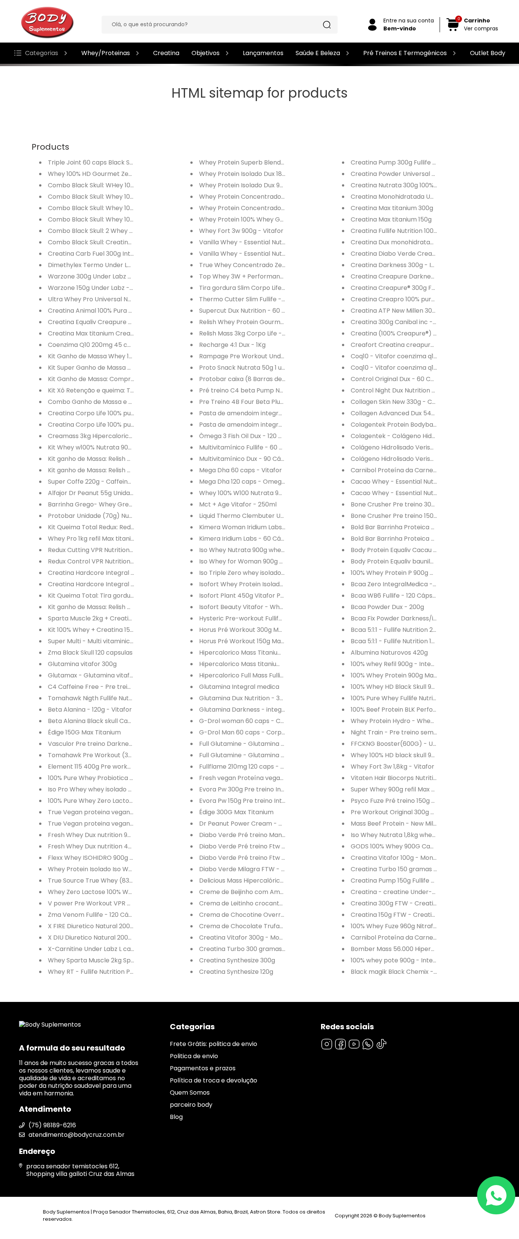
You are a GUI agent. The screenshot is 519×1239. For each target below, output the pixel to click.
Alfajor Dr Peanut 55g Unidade (93, 493)
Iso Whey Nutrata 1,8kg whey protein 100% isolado (424, 835)
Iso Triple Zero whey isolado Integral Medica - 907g (275, 572)
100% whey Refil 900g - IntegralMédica (407, 664)
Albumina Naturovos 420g (389, 652)
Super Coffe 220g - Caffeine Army (98, 481)
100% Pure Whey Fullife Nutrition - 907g (408, 698)
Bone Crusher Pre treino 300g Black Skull (411, 504)
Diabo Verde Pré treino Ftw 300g (247, 846)
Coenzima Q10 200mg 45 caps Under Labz (110, 344)
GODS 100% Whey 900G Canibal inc (403, 846)
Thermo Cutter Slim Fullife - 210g (247, 299)
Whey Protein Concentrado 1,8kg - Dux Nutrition (270, 196)
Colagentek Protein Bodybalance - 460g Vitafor (422, 424)
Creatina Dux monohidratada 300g (402, 242)
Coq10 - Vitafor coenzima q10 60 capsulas (413, 356)
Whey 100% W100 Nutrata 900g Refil (251, 493)
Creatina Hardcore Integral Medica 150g (107, 584)
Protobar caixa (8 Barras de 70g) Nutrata (261, 379)
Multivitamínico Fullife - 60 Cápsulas (252, 447)
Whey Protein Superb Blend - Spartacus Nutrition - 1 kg (280, 162)
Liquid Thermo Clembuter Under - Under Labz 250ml (276, 515)
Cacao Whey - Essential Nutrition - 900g (410, 493)
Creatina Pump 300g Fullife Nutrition (404, 162)
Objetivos (205, 53)
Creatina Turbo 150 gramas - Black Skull (410, 869)
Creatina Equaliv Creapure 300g (95, 322)
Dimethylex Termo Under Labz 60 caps (106, 265)
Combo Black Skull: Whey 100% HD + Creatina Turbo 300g (132, 219)
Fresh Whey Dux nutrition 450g (93, 846)
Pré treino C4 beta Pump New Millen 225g (261, 390)
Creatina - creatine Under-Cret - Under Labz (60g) (427, 892)
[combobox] (214, 24)
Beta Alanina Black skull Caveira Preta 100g (112, 721)
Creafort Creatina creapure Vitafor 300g (412, 344)
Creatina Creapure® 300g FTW (396, 287)
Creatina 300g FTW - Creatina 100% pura (411, 903)
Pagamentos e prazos (203, 1068)
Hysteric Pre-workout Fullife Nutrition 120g (261, 618)
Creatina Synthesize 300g (237, 960)
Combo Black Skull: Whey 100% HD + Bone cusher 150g (127, 208)
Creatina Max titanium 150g (391, 219)
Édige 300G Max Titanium (236, 812)
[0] (453, 30)
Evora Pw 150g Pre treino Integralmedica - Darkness (276, 800)
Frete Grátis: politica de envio (213, 1044)
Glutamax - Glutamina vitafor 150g (99, 675)
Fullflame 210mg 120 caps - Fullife (248, 766)
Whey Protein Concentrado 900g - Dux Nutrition (270, 208)
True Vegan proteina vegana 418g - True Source (119, 823)
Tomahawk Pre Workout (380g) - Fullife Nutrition (120, 755)
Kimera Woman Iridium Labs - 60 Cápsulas (262, 527)
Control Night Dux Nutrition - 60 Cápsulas (412, 390)
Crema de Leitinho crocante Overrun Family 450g (273, 903)
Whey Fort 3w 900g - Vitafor (241, 230)
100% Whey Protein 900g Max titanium (407, 675)
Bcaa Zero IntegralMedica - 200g (400, 584)
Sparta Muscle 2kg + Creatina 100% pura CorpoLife (123, 618)
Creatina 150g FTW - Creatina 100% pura (410, 914)
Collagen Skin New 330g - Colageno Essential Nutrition (431, 401)
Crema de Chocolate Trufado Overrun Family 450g (275, 926)
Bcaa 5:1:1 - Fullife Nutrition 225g (397, 629)
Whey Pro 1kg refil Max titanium (94, 538)
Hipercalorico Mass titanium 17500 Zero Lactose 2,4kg (279, 664)
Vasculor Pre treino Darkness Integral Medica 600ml (126, 743)
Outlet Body (487, 53)
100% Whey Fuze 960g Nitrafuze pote (405, 926)
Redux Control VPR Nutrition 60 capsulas (108, 561)
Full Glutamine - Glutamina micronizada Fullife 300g (276, 743)
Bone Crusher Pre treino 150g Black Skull (410, 515)
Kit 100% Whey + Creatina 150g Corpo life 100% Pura (123, 629)
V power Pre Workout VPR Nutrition (100, 903)
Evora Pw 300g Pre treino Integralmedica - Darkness (277, 789)
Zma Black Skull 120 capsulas (90, 652)
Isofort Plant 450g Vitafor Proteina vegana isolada (273, 595)
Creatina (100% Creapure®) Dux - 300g (408, 333)
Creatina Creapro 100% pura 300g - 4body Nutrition (427, 299)
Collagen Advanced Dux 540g (395, 413)
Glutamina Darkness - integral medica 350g (264, 709)
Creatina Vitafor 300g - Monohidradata (257, 937)
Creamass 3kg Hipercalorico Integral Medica (114, 436)
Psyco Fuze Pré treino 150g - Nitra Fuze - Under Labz (428, 800)
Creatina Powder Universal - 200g (401, 173)
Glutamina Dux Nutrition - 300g (245, 698)
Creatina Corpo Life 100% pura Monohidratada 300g (124, 413)
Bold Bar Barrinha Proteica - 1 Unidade (407, 538)
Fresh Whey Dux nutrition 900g (93, 835)
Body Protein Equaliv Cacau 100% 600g (407, 550)
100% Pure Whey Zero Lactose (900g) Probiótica (119, 800)
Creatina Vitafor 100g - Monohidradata (408, 857)
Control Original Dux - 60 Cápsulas (402, 379)
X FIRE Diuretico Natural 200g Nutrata (103, 926)
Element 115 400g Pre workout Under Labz (110, 766)
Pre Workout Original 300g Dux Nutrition (409, 812)
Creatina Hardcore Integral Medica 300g (108, 572)
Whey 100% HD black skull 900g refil (403, 755)
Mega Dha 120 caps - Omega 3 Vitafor (255, 481)
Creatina (166, 53)
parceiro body (191, 1104)
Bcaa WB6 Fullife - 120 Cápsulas (397, 595)
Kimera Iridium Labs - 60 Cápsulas (249, 538)
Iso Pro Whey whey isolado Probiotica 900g (111, 789)
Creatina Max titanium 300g (392, 208)
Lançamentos (263, 53)
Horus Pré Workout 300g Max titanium (255, 629)
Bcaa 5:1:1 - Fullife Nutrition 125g (396, 641)
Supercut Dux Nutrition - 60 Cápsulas (254, 310)
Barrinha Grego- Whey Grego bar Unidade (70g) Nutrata (133, 504)
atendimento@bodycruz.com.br (76, 1134)
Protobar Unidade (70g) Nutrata (96, 515)
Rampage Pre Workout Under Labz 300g (259, 356)
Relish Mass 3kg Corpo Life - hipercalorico (261, 333)
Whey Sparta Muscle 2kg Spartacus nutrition (114, 960)
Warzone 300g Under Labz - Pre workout (108, 276)
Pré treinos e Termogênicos (405, 53)
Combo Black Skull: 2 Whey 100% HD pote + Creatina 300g (133, 230)
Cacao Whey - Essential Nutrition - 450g (411, 481)
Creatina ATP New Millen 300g (395, 310)
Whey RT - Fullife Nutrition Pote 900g (102, 971)
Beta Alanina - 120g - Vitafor (90, 709)
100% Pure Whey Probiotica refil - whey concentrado (126, 778)
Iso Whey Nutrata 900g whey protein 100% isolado (272, 550)
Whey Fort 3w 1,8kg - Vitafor (392, 766)
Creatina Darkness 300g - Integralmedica (413, 265)
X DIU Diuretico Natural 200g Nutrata (102, 937)
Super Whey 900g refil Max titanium (403, 789)
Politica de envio (194, 1056)
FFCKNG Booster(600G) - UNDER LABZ (407, 743)
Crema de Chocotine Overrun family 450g (262, 914)
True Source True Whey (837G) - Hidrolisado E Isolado (128, 880)
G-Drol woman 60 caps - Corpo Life (252, 721)
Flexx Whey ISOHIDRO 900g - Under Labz (108, 857)
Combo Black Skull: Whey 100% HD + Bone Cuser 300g (127, 196)
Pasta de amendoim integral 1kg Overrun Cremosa (274, 424)
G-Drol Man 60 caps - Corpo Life (248, 732)
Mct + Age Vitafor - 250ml (238, 504)
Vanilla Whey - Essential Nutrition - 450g (259, 253)
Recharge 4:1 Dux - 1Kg (232, 344)
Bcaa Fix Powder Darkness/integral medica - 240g (426, 618)
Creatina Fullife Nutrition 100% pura (402, 230)
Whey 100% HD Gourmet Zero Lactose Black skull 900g (128, 173)
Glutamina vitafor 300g (82, 664)
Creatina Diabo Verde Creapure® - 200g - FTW (420, 253)
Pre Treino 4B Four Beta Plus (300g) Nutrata (264, 401)
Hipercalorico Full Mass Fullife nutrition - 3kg (264, 675)
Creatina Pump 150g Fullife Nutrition (403, 880)
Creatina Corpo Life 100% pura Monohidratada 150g (123, 424)
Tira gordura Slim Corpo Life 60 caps (253, 287)
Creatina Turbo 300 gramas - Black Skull (259, 949)
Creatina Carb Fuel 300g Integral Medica (108, 253)
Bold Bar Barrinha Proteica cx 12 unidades (412, 527)
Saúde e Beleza (318, 53)
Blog (176, 1116)
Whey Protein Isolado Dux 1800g (246, 173)
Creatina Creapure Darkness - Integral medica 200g (429, 276)
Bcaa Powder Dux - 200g (387, 607)
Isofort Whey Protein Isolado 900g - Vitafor (263, 584)
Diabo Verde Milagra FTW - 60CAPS (252, 869)
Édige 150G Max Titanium (84, 732)
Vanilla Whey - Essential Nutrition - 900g (258, 242)
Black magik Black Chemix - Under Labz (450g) (421, 971)
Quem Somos (190, 1092)
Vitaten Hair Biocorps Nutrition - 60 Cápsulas (417, 778)
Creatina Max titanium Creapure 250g (104, 333)
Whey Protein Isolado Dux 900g (245, 185)
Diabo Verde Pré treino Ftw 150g (247, 857)
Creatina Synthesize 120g (236, 971)
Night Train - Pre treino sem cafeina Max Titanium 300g (433, 732)
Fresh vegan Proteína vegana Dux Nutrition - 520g (273, 778)
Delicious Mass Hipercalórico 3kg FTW (255, 880)
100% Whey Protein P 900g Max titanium (409, 572)
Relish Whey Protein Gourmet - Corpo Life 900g (269, 322)
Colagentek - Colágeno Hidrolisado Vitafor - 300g (424, 436)
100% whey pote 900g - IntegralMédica (408, 960)
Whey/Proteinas (105, 53)
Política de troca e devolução (213, 1080)
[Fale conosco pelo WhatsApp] (496, 1195)
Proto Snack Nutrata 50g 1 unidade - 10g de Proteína (276, 367)
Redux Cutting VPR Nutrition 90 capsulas (107, 550)
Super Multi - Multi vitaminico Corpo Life (107, 641)
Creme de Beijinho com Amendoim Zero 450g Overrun (280, 892)
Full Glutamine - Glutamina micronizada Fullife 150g (275, 755)
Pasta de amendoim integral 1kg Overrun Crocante (275, 413)
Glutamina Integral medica (239, 686)
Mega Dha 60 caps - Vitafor (240, 470)
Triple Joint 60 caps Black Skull (93, 162)
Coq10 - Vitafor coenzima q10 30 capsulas (412, 367)
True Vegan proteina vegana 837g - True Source (120, 812)
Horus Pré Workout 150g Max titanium (254, 641)
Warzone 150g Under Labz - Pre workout (108, 287)
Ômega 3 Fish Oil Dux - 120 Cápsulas (252, 436)
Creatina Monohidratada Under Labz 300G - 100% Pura (432, 196)
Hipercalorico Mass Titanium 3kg (247, 652)
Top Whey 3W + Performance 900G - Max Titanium (275, 276)
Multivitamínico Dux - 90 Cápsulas (249, 458)
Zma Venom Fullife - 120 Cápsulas (97, 914)
